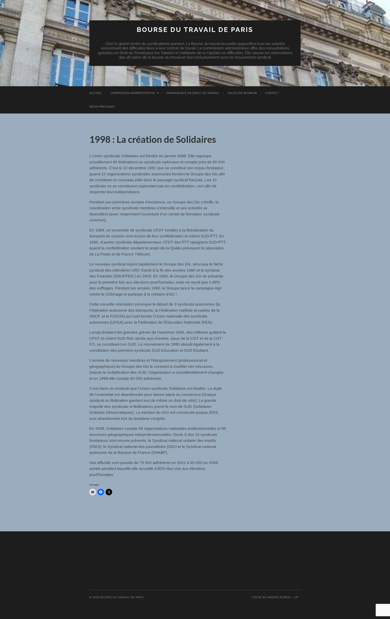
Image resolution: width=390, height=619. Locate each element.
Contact (272, 93)
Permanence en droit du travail (192, 93)
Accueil (95, 93)
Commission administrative (132, 93)
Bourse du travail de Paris (195, 29)
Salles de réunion (242, 93)
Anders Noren (278, 597)
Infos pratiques (102, 106)
